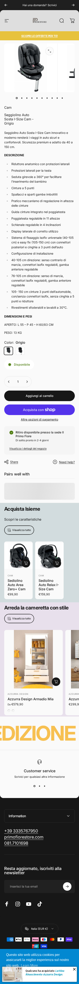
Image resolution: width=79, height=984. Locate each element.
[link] (16, 843)
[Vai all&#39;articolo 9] (57, 98)
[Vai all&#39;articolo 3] (26, 98)
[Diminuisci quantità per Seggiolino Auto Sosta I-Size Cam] (8, 381)
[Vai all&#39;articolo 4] (32, 98)
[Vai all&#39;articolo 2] (21, 98)
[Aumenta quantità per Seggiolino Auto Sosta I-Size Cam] (27, 381)
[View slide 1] (34, 786)
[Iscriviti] (67, 886)
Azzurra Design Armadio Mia (31, 699)
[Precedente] (6, 5)
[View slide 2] (39, 786)
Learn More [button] (29, 965)
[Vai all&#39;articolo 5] (37, 98)
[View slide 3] (44, 786)
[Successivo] (73, 5)
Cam (8, 107)
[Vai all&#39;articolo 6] (42, 98)
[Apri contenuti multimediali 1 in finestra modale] (49, 51)
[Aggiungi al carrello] (26, 563)
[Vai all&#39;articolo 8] (52, 98)
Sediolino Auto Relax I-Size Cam (49, 584)
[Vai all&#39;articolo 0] (16, 98)
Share (14, 462)
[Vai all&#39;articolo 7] (47, 98)
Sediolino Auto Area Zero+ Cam (16, 584)
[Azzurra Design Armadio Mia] (33, 659)
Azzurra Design (18, 694)
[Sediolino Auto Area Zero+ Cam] (18, 556)
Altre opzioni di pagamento (39, 419)
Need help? (67, 462)
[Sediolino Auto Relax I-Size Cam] (49, 556)
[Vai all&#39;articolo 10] (62, 98)
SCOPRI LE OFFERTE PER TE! (39, 36)
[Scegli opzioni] (56, 681)
